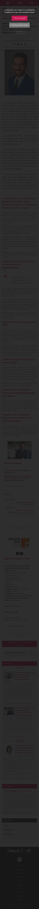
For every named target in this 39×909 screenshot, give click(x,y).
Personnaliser (19, 31)
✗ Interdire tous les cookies (19, 25)
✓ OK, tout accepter (19, 18)
